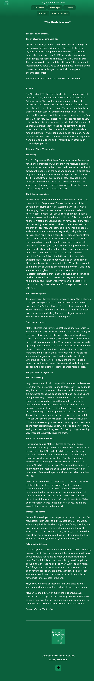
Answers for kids (60, 13)
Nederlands (53, 2)
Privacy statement (58, 659)
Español (61, 2)
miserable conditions (76, 383)
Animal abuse (38, 8)
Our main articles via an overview (58, 656)
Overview (69, 8)
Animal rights (55, 8)
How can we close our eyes (39, 419)
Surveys (43, 13)
